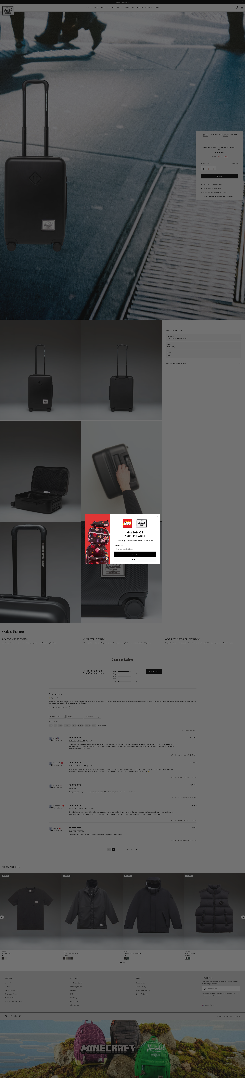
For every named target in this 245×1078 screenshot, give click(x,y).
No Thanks (135, 560)
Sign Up (135, 555)
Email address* (119, 545)
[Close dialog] (157, 516)
